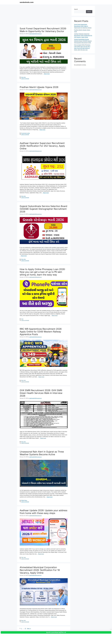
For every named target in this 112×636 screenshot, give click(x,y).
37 (25, 628)
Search (76, 9)
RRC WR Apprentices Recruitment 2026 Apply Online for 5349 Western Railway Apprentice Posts (41, 332)
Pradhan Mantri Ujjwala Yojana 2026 (39, 87)
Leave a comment (25, 78)
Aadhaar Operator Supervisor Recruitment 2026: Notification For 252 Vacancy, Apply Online (42, 146)
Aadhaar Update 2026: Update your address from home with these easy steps (43, 511)
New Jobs (23, 77)
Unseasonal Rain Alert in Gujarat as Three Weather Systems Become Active (42, 453)
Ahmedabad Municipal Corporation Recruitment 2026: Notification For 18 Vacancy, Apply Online (40, 570)
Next (29, 628)
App (25, 557)
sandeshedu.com (27, 2)
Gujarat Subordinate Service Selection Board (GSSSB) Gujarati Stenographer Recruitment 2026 (43, 209)
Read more (47, 73)
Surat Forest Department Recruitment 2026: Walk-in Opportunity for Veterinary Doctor (43, 30)
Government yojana (25, 133)
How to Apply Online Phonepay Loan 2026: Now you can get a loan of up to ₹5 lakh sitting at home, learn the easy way (42, 272)
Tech (22, 318)
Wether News (24, 500)
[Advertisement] (43, 15)
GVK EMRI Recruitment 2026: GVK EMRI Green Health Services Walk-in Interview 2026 (41, 393)
